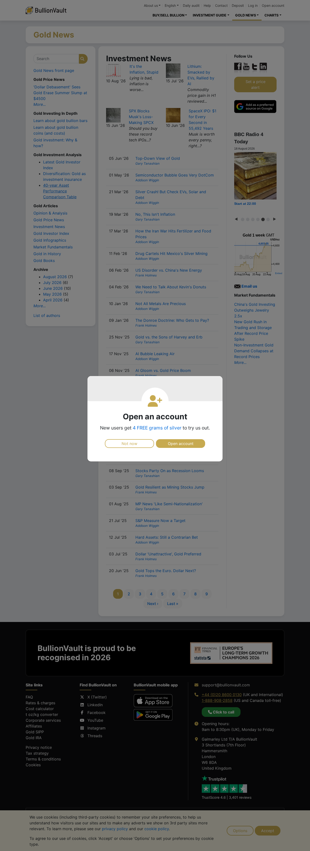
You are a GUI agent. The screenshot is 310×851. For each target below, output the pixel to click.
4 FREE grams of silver (157, 428)
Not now (129, 443)
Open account (181, 443)
